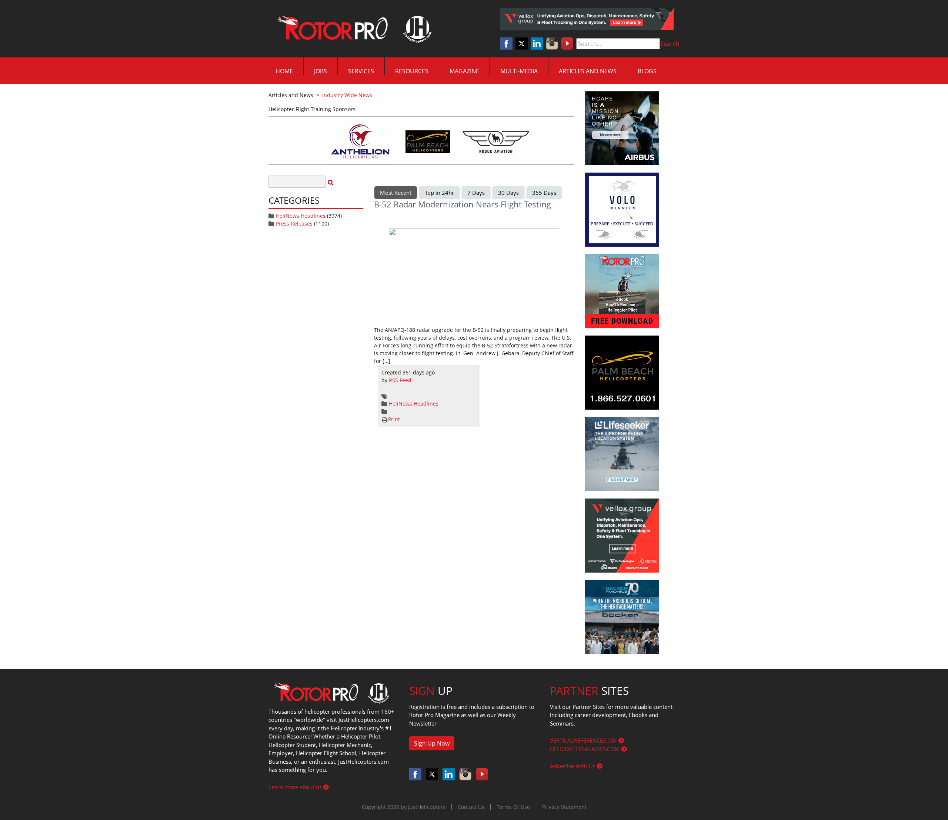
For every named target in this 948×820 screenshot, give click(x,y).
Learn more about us (295, 787)
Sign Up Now (432, 743)
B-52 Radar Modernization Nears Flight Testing (462, 204)
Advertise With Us (573, 766)
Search (670, 44)
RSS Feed (400, 380)
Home (284, 71)
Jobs (320, 71)
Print (394, 419)
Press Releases (294, 223)
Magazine (464, 71)
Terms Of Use (513, 806)
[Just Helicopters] (352, 29)
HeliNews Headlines (301, 215)
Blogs (647, 71)
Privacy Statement (564, 806)
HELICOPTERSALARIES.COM (585, 749)
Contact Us (471, 806)
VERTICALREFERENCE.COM (584, 740)
